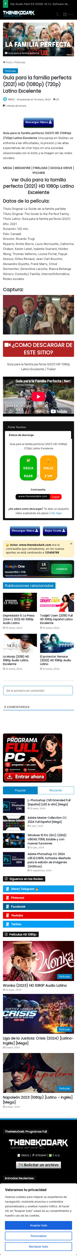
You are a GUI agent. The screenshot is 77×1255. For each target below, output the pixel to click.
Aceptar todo (38, 1225)
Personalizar (39, 1236)
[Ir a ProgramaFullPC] (38, 758)
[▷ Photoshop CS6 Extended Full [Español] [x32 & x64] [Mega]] (14, 805)
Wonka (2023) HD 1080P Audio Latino (35, 985)
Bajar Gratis (53, 530)
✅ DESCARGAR (28, 468)
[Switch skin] (58, 15)
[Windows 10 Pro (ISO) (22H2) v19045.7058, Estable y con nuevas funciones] (14, 840)
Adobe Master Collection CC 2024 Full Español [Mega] (47, 820)
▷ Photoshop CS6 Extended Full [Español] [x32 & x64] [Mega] (49, 802)
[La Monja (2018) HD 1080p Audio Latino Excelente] (20, 643)
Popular (20, 790)
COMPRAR (61, 569)
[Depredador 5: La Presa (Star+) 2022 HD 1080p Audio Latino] (20, 602)
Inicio (8, 62)
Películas (20, 62)
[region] (38, 1219)
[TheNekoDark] (19, 14)
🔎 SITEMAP (38, 1155)
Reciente (56, 790)
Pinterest (17, 898)
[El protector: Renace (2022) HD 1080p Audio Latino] (57, 643)
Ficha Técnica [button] (17, 427)
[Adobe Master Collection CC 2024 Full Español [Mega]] (14, 823)
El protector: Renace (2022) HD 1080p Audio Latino (55, 660)
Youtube (17, 915)
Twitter (16, 924)
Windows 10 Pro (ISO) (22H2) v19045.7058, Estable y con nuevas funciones (47, 839)
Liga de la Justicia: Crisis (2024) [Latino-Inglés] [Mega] (38, 1041)
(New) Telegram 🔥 (25, 889)
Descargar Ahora (37, 122)
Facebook (18, 906)
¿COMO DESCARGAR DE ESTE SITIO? (41, 348)
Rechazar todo (38, 1246)
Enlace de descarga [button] (21, 435)
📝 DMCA (23, 1155)
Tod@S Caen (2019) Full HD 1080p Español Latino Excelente (56, 619)
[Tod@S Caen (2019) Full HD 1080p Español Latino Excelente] (57, 602)
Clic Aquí (56, 513)
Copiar (56, 496)
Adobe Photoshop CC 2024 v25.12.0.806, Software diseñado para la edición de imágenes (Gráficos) (49, 860)
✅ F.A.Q (54, 1155)
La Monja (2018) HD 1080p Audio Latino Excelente (16, 660)
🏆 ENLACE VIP (48, 468)
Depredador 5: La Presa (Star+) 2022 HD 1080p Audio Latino (18, 619)
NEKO (11, 99)
